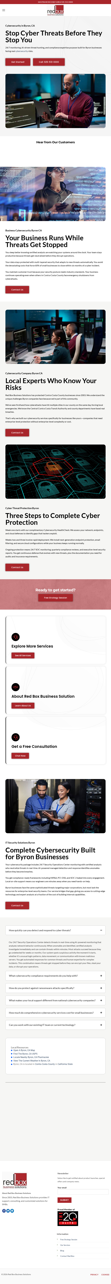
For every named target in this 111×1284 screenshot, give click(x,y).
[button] (3, 10)
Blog (62, 1250)
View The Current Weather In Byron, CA (31, 1060)
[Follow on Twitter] (8, 1211)
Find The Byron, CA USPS (25, 1054)
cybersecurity (21, 51)
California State (65, 1064)
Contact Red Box (67, 1256)
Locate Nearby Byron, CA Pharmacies (31, 1057)
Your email (62, 1187)
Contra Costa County (45, 1064)
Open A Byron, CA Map (24, 1050)
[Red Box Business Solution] (55, 10)
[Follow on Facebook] (4, 1211)
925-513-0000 (67, 2)
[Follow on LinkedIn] (12, 1211)
